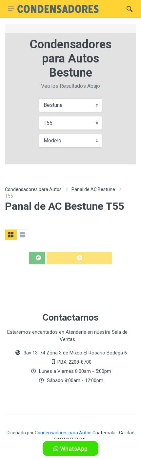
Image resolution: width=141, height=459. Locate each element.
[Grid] (11, 235)
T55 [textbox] (48, 123)
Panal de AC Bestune (93, 189)
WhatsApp (73, 448)
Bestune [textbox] (53, 105)
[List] (22, 235)
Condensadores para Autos (33, 189)
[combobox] (70, 105)
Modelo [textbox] (52, 140)
